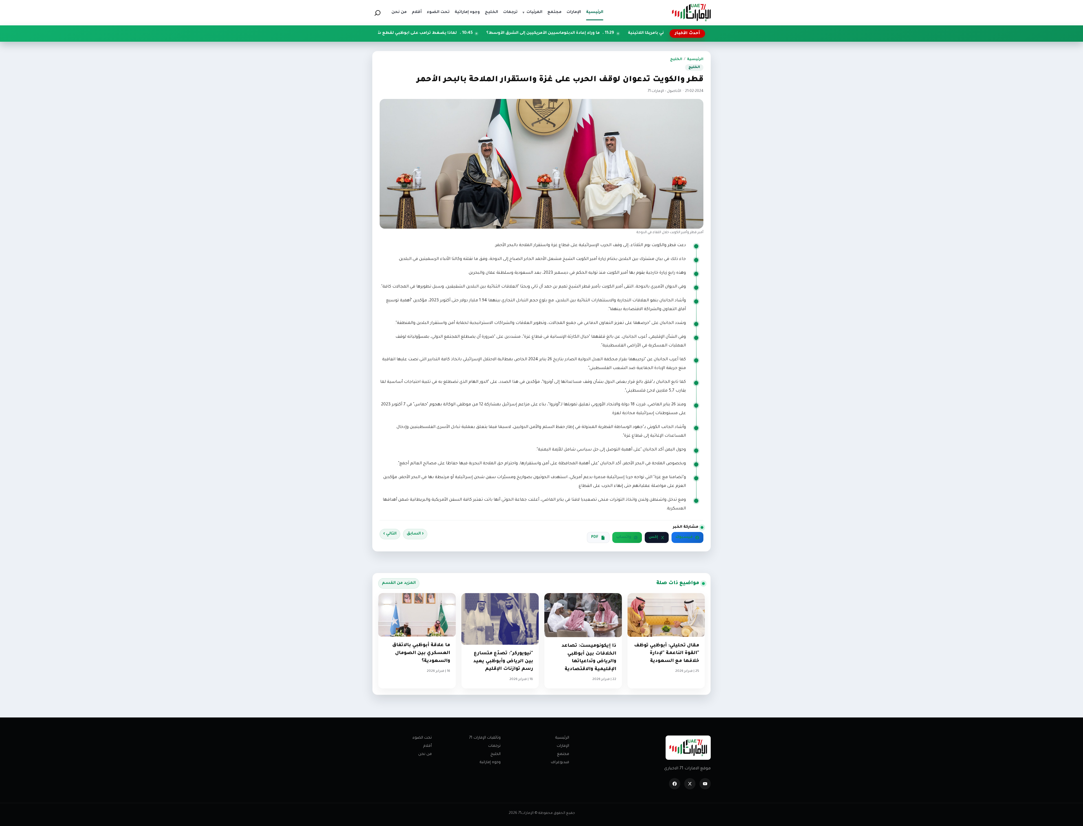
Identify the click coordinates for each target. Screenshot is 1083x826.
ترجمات (494, 746)
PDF (594, 537)
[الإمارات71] (691, 12)
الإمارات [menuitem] (574, 12)
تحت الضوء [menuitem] (438, 12)
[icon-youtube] (705, 783)
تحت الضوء (422, 738)
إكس (653, 537)
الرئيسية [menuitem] (594, 12)
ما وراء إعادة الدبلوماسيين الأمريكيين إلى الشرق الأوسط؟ (612, 33)
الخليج (676, 59)
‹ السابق (415, 534)
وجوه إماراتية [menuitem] (467, 12)
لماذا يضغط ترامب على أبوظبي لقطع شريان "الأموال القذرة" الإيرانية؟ (458, 33)
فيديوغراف (560, 762)
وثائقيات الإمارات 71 (485, 738)
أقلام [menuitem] (417, 12)
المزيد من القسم (399, 583)
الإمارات (563, 746)
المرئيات (532, 12)
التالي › (390, 534)
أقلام (427, 746)
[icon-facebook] (674, 783)
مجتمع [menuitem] (554, 12)
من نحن (425, 754)
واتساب (623, 537)
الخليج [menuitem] (491, 12)
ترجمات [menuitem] (510, 12)
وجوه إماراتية (490, 762)
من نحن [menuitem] (399, 12)
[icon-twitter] (689, 783)
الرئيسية (695, 59)
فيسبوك (684, 537)
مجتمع (563, 754)
